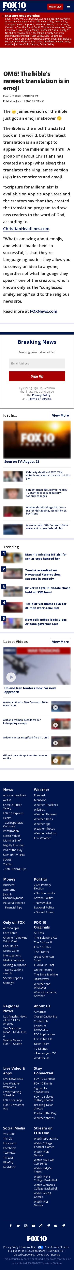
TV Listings (41, 1048)
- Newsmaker (42, 903)
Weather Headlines (46, 805)
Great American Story (44, 958)
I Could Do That (44, 965)
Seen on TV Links (14, 855)
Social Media (14, 1128)
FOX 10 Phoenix (12, 96)
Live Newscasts (13, 1079)
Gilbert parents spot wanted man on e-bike (25, 757)
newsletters (63, 1226)
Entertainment (30, 96)
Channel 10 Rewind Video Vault (15, 939)
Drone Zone (11, 951)
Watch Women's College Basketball (45, 1186)
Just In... (10, 415)
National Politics (44, 907)
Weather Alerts (43, 819)
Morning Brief (12, 840)
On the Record (43, 970)
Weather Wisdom (45, 833)
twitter (18, 1226)
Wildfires (39, 809)
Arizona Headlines (14, 795)
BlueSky (8, 1162)
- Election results (44, 893)
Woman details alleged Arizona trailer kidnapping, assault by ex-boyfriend (46, 510)
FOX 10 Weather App (13, 1106)
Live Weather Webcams (11, 1085)
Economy (9, 889)
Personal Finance (14, 903)
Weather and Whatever (42, 985)
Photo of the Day (45, 1113)
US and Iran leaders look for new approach (30, 690)
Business (9, 885)
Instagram (9, 1143)
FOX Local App (12, 1100)
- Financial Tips (12, 907)
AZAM (7, 800)
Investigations (12, 955)
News (8, 789)
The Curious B (43, 942)
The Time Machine (46, 974)
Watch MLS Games (41, 1203)
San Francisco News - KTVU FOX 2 (14, 1031)
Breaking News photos (43, 1106)
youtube (33, 1226)
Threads (8, 1157)
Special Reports (13, 978)
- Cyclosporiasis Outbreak (13, 824)
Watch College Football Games (44, 1145)
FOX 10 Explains (13, 813)
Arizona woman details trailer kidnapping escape (22, 721)
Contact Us (41, 1021)
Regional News (11, 1008)
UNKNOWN (41, 979)
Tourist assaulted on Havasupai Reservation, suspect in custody (43, 574)
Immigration (11, 831)
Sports (7, 859)
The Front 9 (41, 952)
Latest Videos (15, 641)
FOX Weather (42, 838)
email (56, 1226)
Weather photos (44, 1118)
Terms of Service (39, 399)
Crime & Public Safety (12, 806)
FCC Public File (43, 1039)
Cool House (10, 946)
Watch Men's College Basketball (45, 1178)
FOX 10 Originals (42, 925)
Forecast (39, 795)
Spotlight (8, 983)
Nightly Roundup (13, 845)
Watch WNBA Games (42, 1195)
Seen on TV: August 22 (21, 461)
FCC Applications (44, 1034)
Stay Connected (43, 1070)
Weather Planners (45, 814)
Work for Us (41, 1058)
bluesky (48, 1226)
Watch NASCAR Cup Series (44, 1161)
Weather (41, 789)
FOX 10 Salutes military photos (43, 1098)
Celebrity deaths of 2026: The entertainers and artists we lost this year (48, 475)
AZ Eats (39, 933)
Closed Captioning (45, 1016)
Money (9, 879)
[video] (37, 666)
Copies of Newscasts (41, 1027)
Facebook (9, 1148)
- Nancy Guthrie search (13, 971)
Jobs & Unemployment (13, 896)
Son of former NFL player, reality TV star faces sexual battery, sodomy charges (46, 493)
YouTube (9, 1134)
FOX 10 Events (43, 1083)
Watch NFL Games (46, 1138)
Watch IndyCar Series (43, 1170)
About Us (42, 1006)
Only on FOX (14, 922)
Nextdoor (9, 1167)
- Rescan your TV (45, 1053)
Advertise (40, 1012)
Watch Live (55, 6)
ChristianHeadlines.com (26, 228)
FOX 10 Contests (44, 1079)
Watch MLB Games (41, 1153)
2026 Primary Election (42, 886)
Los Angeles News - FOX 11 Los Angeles (15, 1020)
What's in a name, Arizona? (45, 994)
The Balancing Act (45, 937)
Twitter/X (9, 1153)
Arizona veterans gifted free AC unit (26, 737)
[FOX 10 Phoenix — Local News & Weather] (14, 6)
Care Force (10, 933)
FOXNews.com (43, 311)
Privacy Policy (41, 395)
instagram (26, 1226)
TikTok (7, 1138)
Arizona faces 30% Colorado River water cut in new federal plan (47, 526)
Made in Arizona (13, 960)
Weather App (42, 824)
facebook (11, 1226)
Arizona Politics (43, 898)
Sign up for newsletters (41, 1090)
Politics (40, 879)
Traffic (7, 864)
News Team (42, 1044)
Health (7, 818)
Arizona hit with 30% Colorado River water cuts (25, 703)
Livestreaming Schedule (12, 1093)
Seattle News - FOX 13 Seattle (12, 1042)
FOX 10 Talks (42, 947)
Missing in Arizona (14, 965)
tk (41, 1226)
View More (60, 415)
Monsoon (40, 800)
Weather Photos (44, 828)
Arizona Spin (11, 928)
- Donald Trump (44, 912)
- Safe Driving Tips (14, 869)
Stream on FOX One (43, 1130)
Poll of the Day (12, 850)
